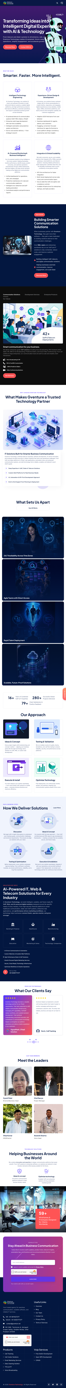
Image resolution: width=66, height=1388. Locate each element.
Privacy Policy (39, 1267)
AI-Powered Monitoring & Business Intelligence (17, 154)
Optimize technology (46, 1176)
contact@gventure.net (13, 1323)
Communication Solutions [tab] (11, 294)
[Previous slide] (30, 1040)
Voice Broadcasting (11, 1370)
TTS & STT (8, 1367)
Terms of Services (41, 1323)
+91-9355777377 (14, 973)
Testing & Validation (45, 741)
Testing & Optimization (17, 862)
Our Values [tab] (6, 299)
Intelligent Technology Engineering (17, 96)
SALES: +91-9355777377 (14, 1320)
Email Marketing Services (13, 1360)
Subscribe (33, 1279)
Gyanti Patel (7, 1098)
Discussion (17, 832)
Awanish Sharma (40, 1136)
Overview (39, 1306)
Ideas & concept (19, 1176)
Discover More (41, 275)
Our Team (39, 1313)
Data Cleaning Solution (12, 1363)
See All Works (33, 508)
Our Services (9, 375)
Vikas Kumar (7, 1136)
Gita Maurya (38, 1098)
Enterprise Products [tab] (50, 294)
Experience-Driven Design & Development (48, 96)
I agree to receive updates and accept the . (28, 1267)
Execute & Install (12, 780)
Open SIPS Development (44, 1357)
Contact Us (39, 1316)
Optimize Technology (45, 780)
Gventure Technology (16, 1384)
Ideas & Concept (12, 741)
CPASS (38, 1360)
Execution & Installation (48, 862)
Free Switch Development (44, 1354)
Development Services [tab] (32, 294)
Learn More (57, 808)
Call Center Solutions (11, 1357)
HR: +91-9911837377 (12, 1317)
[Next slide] (36, 1040)
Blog (37, 1309)
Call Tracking (9, 1354)
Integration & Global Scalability (48, 153)
